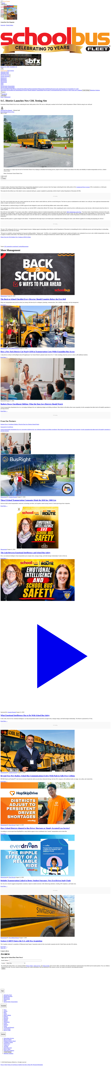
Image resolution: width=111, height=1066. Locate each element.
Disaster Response (5, 74)
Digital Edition (9, 25)
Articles (14, 1)
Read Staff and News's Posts (7, 112)
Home (2, 97)
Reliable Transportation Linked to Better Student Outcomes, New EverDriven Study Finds (36, 881)
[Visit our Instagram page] (7, 954)
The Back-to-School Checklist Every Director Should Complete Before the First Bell (33, 299)
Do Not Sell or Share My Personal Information (32, 1064)
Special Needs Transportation (8, 86)
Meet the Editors (15, 90)
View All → (3, 948)
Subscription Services (6, 90)
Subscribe (3, 25)
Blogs (8, 88)
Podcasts (31, 88)
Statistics (36, 88)
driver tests (12, 246)
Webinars (49, 88)
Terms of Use (11, 1064)
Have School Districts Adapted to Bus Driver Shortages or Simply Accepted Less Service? (35, 828)
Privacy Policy (68, 90)
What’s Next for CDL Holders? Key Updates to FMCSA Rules (16, 237)
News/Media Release (14, 348)
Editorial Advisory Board (25, 90)
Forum (53, 88)
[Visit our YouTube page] (6, 954)
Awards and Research (60, 88)
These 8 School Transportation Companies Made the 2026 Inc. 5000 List (28, 500)
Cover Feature (6, 1)
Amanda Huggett (13, 497)
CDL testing (7, 246)
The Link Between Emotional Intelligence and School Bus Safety (25, 553)
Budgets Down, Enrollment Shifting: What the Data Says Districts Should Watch (32, 404)
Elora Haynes (12, 825)
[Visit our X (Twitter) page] (4, 954)
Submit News (43, 90)
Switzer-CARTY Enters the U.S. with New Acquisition (21, 941)
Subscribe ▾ (3, 4)
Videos (11, 88)
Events (45, 88)
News (11, 1)
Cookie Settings (86, 90)
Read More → (4, 305)
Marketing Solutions (95, 90)
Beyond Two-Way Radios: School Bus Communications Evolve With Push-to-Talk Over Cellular (38, 776)
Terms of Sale (17, 1064)
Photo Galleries (17, 88)
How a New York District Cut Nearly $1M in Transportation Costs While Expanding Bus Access (38, 352)
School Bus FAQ (60, 90)
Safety (2, 83)
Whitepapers (41, 88)
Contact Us (49, 90)
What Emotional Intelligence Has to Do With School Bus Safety (25, 715)
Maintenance (4, 78)
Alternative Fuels (5, 72)
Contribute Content (35, 90)
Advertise (54, 90)
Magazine (27, 88)
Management (4, 80)
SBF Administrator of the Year (74, 212)
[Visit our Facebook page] (1, 954)
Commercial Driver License (83, 187)
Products (23, 88)
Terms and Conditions (77, 90)
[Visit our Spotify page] (9, 954)
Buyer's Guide (75, 88)
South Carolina (18, 246)
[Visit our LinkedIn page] (3, 954)
